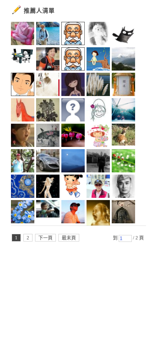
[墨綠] (123, 213)
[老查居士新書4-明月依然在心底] (48, 85)
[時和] (73, 60)
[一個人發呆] (48, 34)
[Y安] (22, 162)
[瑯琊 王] (73, 34)
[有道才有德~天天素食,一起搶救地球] (123, 85)
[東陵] (22, 187)
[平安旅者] (73, 213)
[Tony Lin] (73, 162)
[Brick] (22, 60)
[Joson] (123, 187)
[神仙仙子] (48, 187)
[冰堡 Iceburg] (123, 136)
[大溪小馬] (22, 111)
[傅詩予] (73, 85)
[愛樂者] (22, 85)
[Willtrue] (123, 60)
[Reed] (98, 85)
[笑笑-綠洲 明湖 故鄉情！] (98, 187)
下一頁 (45, 237)
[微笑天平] (98, 111)
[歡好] (22, 34)
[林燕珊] (48, 60)
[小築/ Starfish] (123, 111)
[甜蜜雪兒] (73, 187)
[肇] (98, 34)
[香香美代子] (98, 136)
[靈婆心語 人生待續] (98, 60)
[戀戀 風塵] (73, 136)
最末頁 (69, 237)
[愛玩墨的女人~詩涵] (48, 136)
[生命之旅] (123, 162)
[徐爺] (98, 162)
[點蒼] (22, 213)
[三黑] (123, 34)
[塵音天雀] (48, 162)
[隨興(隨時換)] (98, 213)
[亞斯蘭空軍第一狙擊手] (22, 136)
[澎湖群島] (73, 111)
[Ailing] (48, 111)
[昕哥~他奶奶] (48, 213)
